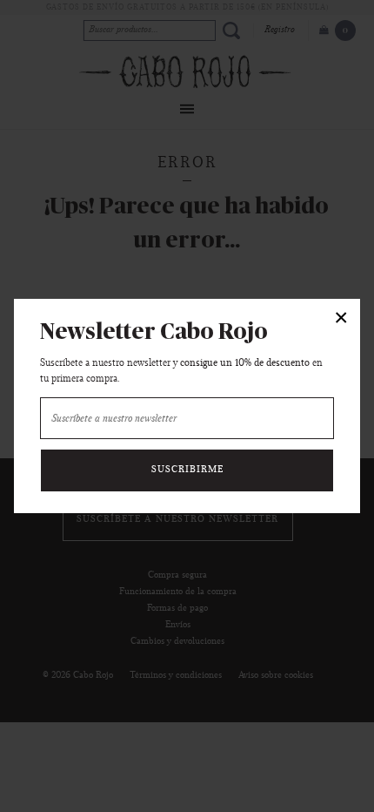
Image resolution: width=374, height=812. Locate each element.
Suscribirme (187, 470)
